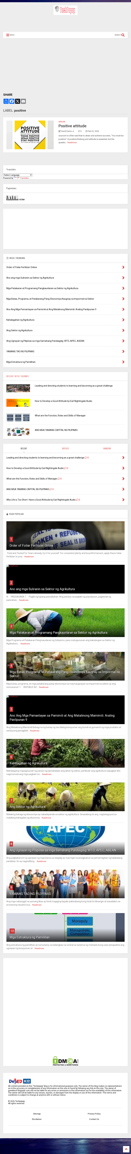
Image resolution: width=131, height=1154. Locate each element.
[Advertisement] (65, 23)
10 (12, 931)
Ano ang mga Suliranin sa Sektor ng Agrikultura (42, 589)
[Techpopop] (65, 13)
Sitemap (37, 1114)
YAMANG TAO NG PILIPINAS (30, 894)
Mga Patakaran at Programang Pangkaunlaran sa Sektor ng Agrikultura (58, 632)
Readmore (72, 142)
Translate (24, 178)
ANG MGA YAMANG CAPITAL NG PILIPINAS (56, 430)
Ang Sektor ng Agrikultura (27, 807)
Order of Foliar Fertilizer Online (31, 545)
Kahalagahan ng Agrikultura (28, 763)
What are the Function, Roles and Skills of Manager (60, 415)
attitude (61, 122)
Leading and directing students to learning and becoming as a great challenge (74, 385)
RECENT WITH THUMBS (17, 376)
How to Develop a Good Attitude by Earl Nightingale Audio (63, 401)
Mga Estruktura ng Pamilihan (30, 937)
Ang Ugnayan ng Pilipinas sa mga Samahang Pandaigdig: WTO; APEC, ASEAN (63, 850)
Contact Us (94, 1119)
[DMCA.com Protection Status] (65, 1065)
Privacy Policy (94, 1114)
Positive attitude (72, 126)
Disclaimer (37, 1119)
